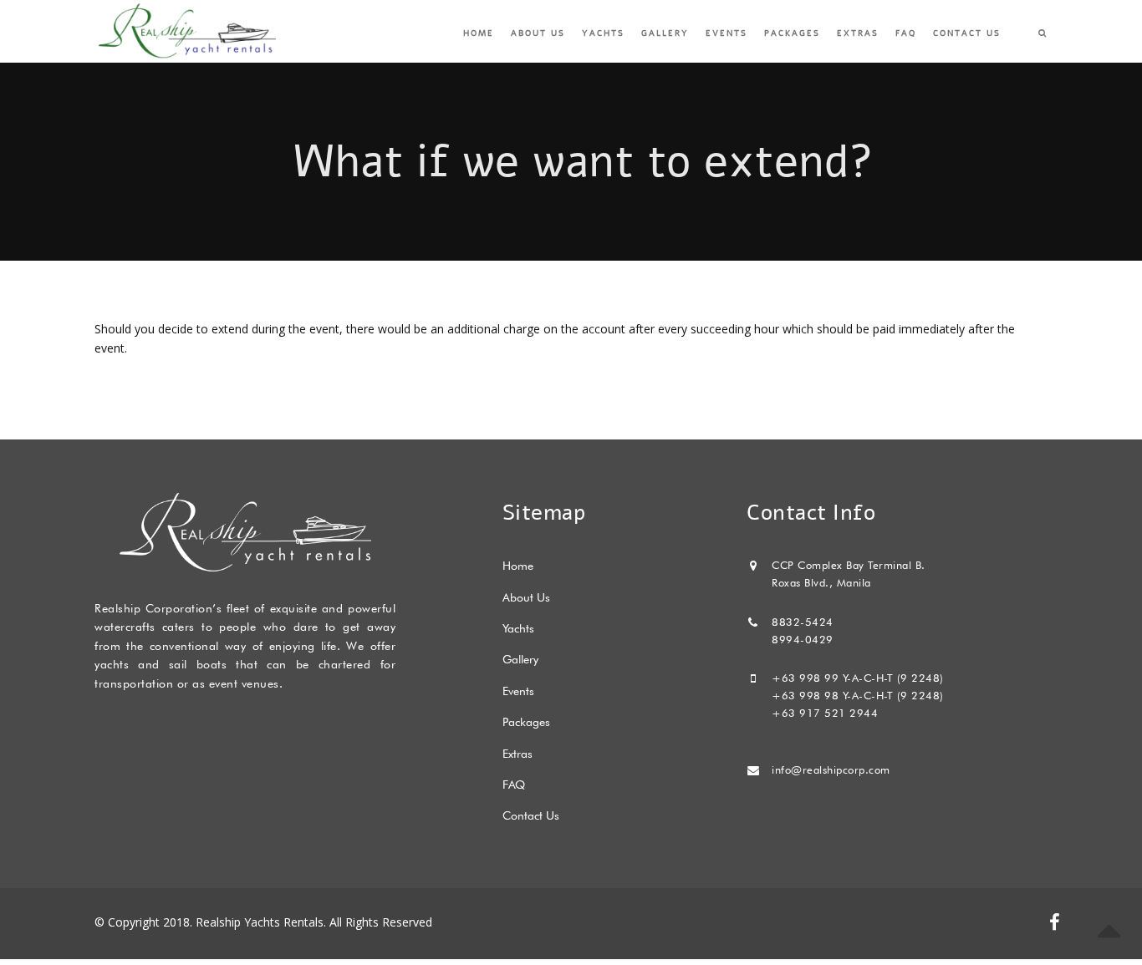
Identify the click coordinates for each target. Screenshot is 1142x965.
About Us (538, 33)
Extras (858, 33)
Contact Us (967, 33)
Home (478, 33)
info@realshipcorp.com (831, 769)
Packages (792, 33)
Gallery (665, 33)
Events (726, 33)
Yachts (603, 33)
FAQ (905, 33)
